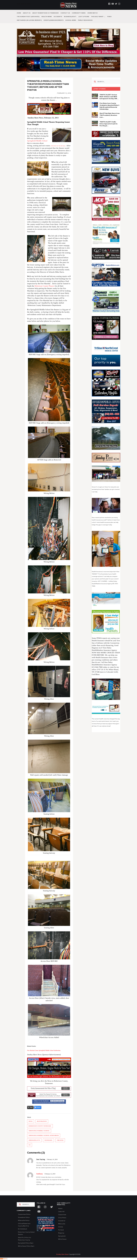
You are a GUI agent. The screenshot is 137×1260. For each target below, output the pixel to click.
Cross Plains (62, 1221)
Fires (109, 16)
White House (62, 1243)
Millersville (61, 1228)
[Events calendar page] (49, 1092)
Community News (79, 13)
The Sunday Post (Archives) (28, 16)
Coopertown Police (24, 1218)
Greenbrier (61, 1225)
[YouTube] (39, 1215)
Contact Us (65, 13)
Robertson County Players (44, 290)
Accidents (58, 16)
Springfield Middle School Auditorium (44, 1139)
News (31, 1125)
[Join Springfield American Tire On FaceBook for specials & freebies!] (49, 1072)
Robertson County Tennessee (40, 1130)
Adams (60, 1212)
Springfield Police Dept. (26, 1247)
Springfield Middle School (37, 145)
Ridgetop (61, 1237)
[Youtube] (113, 4)
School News (70, 20)
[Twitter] (116, 4)
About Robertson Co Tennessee (45, 13)
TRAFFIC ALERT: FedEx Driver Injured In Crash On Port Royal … (108, 128)
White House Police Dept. (26, 1250)
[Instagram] (119, 4)
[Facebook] (109, 4)
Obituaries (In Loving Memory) (29, 20)
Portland (61, 1234)
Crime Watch (92, 13)
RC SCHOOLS (22, 1233)
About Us (26, 13)
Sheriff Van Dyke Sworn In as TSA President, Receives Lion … (110, 119)
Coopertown (62, 1218)
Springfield (62, 1240)
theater (60, 1144)
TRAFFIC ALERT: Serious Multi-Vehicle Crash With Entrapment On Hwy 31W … (109, 101)
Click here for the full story (58, 149)
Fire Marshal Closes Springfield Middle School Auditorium (43, 1054)
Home (19, 13)
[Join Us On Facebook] (49, 1105)
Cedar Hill (61, 1215)
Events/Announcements (54, 20)
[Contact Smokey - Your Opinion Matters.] (49, 1099)
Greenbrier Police (24, 1221)
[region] (106, 138)
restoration (42, 1125)
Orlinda (60, 1231)
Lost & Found (83, 16)
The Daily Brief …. (98, 16)
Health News (46, 16)
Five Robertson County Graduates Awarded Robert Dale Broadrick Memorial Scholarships (109, 110)
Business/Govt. (70, 16)
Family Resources (85, 20)
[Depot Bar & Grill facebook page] (49, 113)
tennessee (48, 1144)
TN (29, 1149)
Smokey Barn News (62, 1258)
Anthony (39, 1178)
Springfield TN (34, 1144)
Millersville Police (23, 1224)
